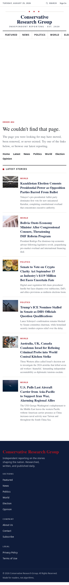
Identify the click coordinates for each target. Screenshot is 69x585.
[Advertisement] (34, 70)
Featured (12, 30)
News (28, 30)
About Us (8, 527)
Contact (7, 533)
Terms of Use (10, 561)
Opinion (20, 158)
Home (6, 153)
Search (52, 3)
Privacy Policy (11, 555)
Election (8, 158)
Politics (43, 30)
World (58, 30)
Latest (17, 153)
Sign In (63, 3)
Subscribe (8, 539)
